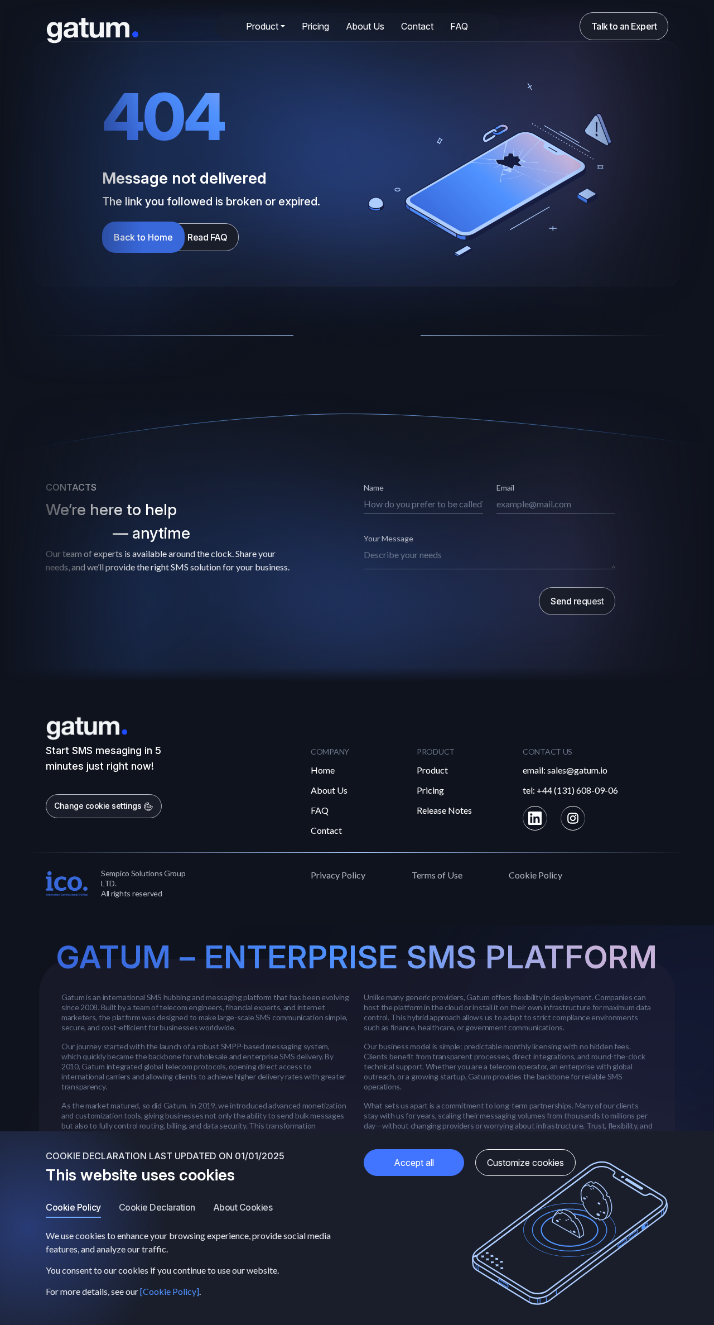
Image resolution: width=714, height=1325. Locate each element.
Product (432, 770)
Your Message (388, 538)
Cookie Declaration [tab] (157, 1207)
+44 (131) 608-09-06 (577, 790)
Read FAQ (207, 237)
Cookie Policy (535, 875)
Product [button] (262, 26)
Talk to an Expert (624, 26)
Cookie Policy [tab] (73, 1207)
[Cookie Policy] (169, 1291)
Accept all (414, 1162)
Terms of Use (437, 875)
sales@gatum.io (577, 770)
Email (505, 487)
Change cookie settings (98, 805)
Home (323, 770)
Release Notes (444, 810)
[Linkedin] (535, 818)
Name (374, 487)
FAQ (459, 26)
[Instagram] (573, 818)
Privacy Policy (338, 875)
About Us (365, 26)
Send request (577, 601)
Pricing (315, 26)
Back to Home (143, 237)
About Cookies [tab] (243, 1207)
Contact (417, 26)
